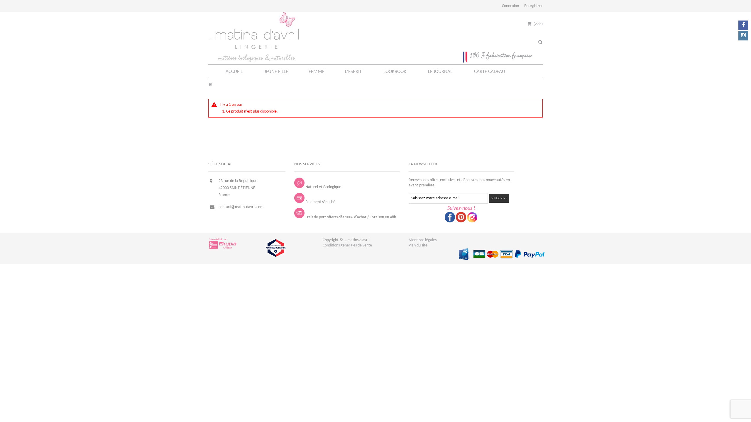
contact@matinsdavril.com (241, 207)
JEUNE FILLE (276, 71)
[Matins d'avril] (253, 61)
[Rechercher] (540, 42)
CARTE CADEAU (489, 71)
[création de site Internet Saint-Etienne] (223, 248)
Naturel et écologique (323, 187)
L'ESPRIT (353, 71)
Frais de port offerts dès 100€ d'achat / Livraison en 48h (350, 217)
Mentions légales (423, 240)
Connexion (510, 6)
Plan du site (418, 245)
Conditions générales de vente (347, 245)
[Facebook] (743, 25)
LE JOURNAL (440, 71)
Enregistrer (533, 6)
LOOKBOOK (394, 71)
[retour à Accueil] (210, 84)
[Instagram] (743, 35)
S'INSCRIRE (499, 198)
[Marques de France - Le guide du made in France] (275, 257)
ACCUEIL (234, 71)
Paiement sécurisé (320, 202)
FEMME (316, 71)
